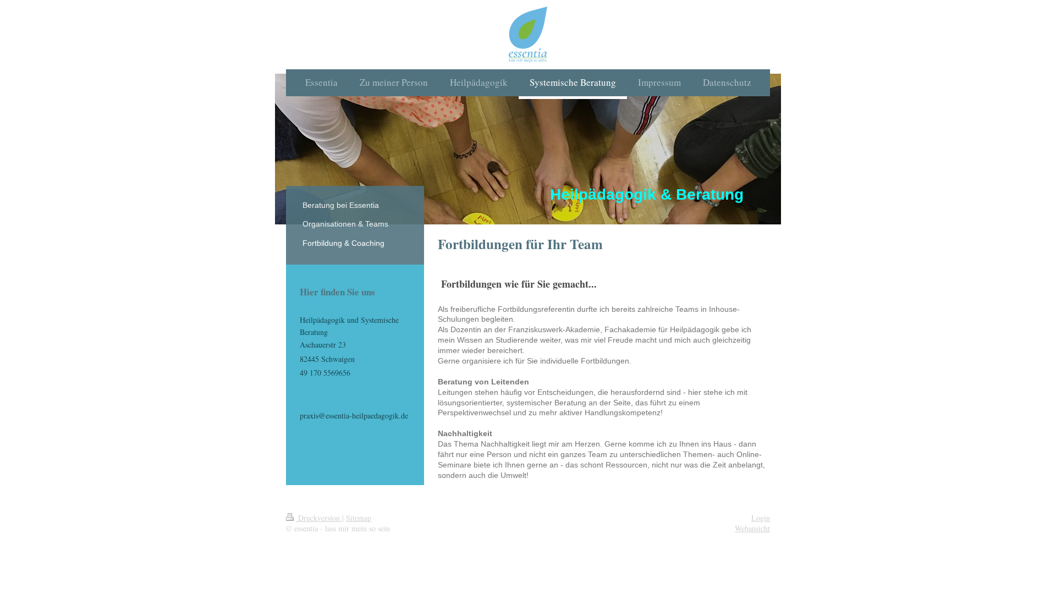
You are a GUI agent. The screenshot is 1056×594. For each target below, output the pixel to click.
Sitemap (358, 518)
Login (760, 518)
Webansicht (752, 528)
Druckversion (319, 518)
